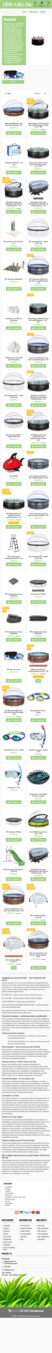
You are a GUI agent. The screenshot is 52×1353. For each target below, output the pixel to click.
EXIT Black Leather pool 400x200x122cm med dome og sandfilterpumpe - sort (38, 871)
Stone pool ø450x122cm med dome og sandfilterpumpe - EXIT (38, 358)
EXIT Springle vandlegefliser (14, 279)
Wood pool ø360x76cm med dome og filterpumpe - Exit (13, 124)
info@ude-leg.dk (9, 1270)
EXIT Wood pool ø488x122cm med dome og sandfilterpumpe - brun (14, 712)
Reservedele (8, 1203)
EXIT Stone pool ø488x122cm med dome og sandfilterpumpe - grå (38, 281)
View (38, 681)
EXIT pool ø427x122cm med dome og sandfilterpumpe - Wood (38, 955)
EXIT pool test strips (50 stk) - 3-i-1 (14, 242)
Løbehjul (5, 1234)
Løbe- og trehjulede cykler (9, 1248)
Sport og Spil (7, 1237)
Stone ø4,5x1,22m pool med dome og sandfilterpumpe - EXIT (38, 514)
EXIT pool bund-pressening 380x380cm (13, 595)
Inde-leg (7, 1201)
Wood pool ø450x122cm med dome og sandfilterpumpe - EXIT (13, 909)
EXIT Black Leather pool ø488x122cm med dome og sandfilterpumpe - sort (38, 397)
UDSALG (7, 1205)
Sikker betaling (25, 1231)
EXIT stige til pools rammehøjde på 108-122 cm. (14, 557)
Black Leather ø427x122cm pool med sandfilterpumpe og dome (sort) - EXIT (38, 125)
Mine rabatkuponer (43, 1237)
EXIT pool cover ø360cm (38, 594)
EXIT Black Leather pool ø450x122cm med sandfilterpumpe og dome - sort (38, 437)
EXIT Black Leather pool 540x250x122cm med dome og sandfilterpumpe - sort (38, 204)
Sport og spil (9, 1195)
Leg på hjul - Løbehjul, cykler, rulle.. (15, 1197)
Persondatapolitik (26, 1234)
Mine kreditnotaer (43, 1228)
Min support (41, 1239)
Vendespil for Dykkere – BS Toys (14, 163)
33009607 (8, 1273)
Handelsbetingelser (26, 1228)
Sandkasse (6, 1231)
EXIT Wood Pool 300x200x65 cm (17, 1036)
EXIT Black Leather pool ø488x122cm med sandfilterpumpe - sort (13, 515)
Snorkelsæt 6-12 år (13, 787)
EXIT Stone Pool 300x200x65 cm (17, 1041)
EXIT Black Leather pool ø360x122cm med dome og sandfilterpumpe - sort (13, 204)
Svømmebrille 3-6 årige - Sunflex (38, 711)
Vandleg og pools (10, 1199)
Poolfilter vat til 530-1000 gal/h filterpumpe (13, 358)
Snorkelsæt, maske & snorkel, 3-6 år (38, 751)
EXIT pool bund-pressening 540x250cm (38, 632)
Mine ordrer (41, 1226)
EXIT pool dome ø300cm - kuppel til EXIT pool (14, 436)
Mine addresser (42, 1231)
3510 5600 (7, 1267)
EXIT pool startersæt (13, 669)
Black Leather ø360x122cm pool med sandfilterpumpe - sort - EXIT (38, 320)
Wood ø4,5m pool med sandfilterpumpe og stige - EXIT (38, 670)
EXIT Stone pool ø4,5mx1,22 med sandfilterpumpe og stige (38, 477)
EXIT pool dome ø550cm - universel (14, 961)
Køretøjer (8, 1189)
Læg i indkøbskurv (15, 133)
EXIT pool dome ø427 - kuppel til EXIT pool (38, 242)
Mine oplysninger (43, 1234)
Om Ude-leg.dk (25, 1226)
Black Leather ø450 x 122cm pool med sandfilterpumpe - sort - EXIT (38, 164)
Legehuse (8, 1191)
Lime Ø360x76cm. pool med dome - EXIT (38, 833)
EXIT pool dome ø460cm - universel (38, 916)
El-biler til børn (7, 1242)
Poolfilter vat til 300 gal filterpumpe (14, 319)
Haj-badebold (13, 476)
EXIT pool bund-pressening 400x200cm (13, 632)
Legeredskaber (9, 1193)
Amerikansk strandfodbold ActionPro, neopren (38, 795)
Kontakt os (24, 1237)
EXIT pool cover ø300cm (13, 832)
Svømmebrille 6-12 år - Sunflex (14, 750)
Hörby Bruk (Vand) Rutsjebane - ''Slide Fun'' (13, 870)
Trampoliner (8, 1187)
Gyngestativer (7, 1239)
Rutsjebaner (7, 1245)
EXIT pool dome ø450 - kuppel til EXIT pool (13, 396)
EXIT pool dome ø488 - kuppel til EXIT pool (38, 557)
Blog (22, 1239)
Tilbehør (13, 82)
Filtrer (9, 93)
